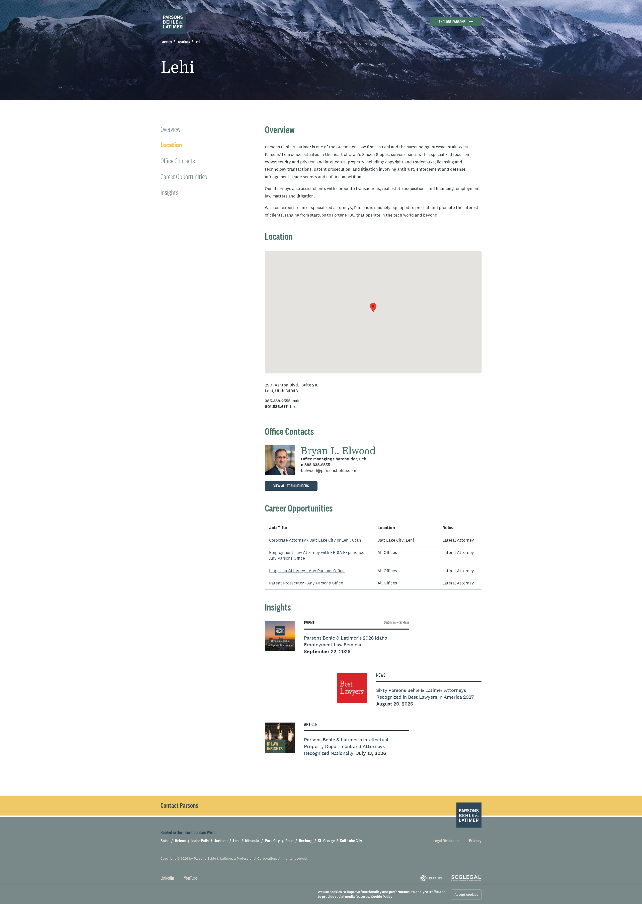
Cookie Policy (381, 896)
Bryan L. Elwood (338, 451)
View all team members (291, 485)
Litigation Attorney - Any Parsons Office (307, 570)
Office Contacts (177, 161)
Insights (169, 192)
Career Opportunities (183, 176)
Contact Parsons (179, 805)
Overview (170, 129)
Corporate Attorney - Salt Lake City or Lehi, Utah (315, 540)
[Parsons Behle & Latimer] (173, 21)
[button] (373, 307)
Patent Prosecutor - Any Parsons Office (306, 583)
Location (171, 145)
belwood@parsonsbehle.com (328, 470)
